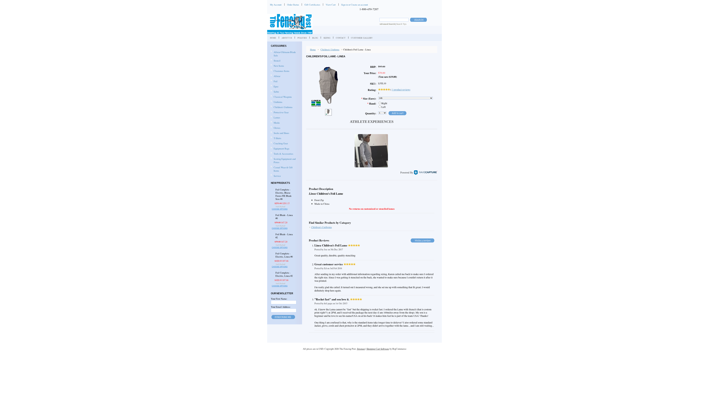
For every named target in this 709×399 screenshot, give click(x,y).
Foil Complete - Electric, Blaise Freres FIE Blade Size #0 (283, 194)
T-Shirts (277, 138)
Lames (275, 118)
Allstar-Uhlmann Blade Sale (285, 53)
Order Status (293, 4)
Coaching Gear (279, 143)
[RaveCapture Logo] (425, 172)
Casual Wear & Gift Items (282, 169)
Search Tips (401, 24)
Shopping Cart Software (378, 348)
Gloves (275, 128)
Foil (274, 81)
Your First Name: (279, 298)
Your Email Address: (281, 306)
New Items (279, 65)
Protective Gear (280, 112)
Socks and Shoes (280, 133)
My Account (276, 4)
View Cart (331, 4)
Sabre (275, 92)
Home (313, 49)
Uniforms (276, 102)
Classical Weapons (281, 97)
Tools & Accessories (282, 154)
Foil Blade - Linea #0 (284, 217)
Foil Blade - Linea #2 (284, 236)
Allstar (275, 76)
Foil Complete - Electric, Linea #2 (284, 274)
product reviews (401, 89)
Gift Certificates (312, 4)
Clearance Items (281, 71)
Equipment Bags (280, 149)
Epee (274, 86)
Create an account (359, 4)
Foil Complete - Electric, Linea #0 (284, 255)
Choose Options (279, 209)
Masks (275, 123)
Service (277, 176)
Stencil (277, 60)
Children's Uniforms (281, 107)
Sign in (344, 4)
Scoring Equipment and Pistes (283, 160)
